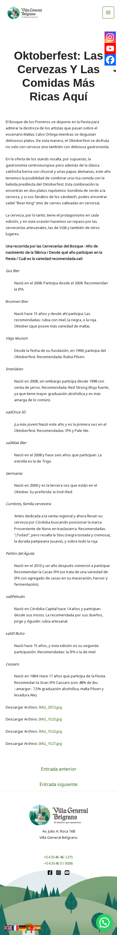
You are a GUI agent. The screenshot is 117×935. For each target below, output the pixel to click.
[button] (104, 922)
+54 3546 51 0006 (58, 863)
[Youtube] (110, 48)
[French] (15, 927)
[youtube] (67, 872)
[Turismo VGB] (25, 12)
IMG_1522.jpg (50, 731)
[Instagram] (110, 37)
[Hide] (114, 71)
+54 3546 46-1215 (58, 857)
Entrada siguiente (58, 784)
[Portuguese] (30, 927)
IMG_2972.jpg (50, 707)
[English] (8, 927)
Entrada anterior (58, 769)
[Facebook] (110, 60)
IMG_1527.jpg (50, 743)
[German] (22, 927)
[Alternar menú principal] (108, 12)
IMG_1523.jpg (50, 719)
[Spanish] (37, 927)
